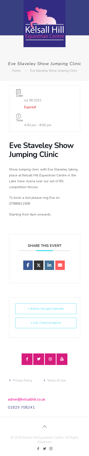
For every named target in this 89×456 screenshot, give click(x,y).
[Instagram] (50, 448)
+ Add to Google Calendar (46, 309)
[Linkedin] (49, 265)
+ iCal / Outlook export (46, 323)
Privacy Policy (22, 380)
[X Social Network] (38, 265)
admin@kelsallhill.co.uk (26, 399)
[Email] (60, 265)
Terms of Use (56, 380)
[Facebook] (38, 448)
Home (16, 71)
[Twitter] (44, 448)
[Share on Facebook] (28, 265)
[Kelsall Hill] (44, 23)
